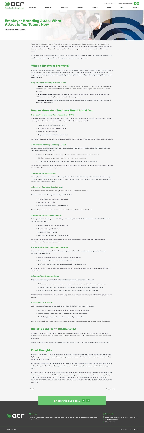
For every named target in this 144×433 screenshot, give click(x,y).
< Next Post (32, 389)
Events (109, 7)
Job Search (80, 7)
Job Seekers (64, 7)
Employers (48, 7)
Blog (121, 7)
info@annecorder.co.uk (125, 3)
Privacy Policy (134, 430)
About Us (95, 7)
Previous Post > (110, 389)
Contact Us (135, 7)
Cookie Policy (123, 430)
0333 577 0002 (109, 3)
